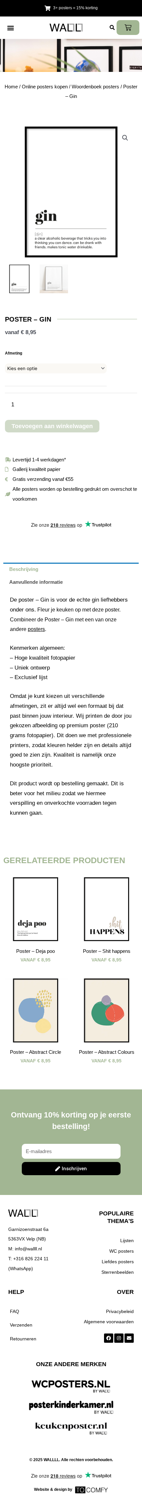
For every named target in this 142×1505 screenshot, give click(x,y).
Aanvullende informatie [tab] (36, 582)
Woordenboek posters (95, 86)
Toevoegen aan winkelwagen (52, 426)
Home (11, 86)
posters (36, 629)
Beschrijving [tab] (23, 569)
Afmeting (13, 353)
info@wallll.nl (28, 1248)
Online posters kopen (45, 86)
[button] (10, 27)
